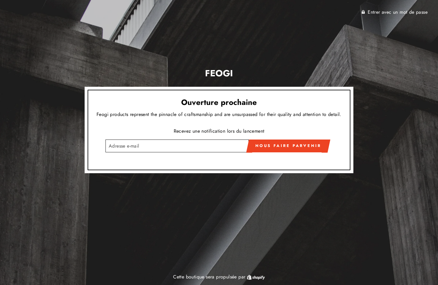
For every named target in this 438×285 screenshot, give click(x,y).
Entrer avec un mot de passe (398, 12)
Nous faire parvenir (288, 145)
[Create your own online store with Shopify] (256, 276)
